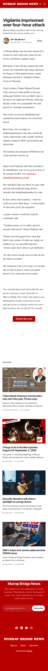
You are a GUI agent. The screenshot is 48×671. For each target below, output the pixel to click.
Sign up (13, 645)
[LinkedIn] (21, 628)
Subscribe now (24, 318)
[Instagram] (31, 628)
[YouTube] (26, 628)
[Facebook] (16, 628)
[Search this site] (40, 4)
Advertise (33, 645)
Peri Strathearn (18, 39)
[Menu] (44, 4)
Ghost (29, 651)
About (23, 645)
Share (39, 41)
